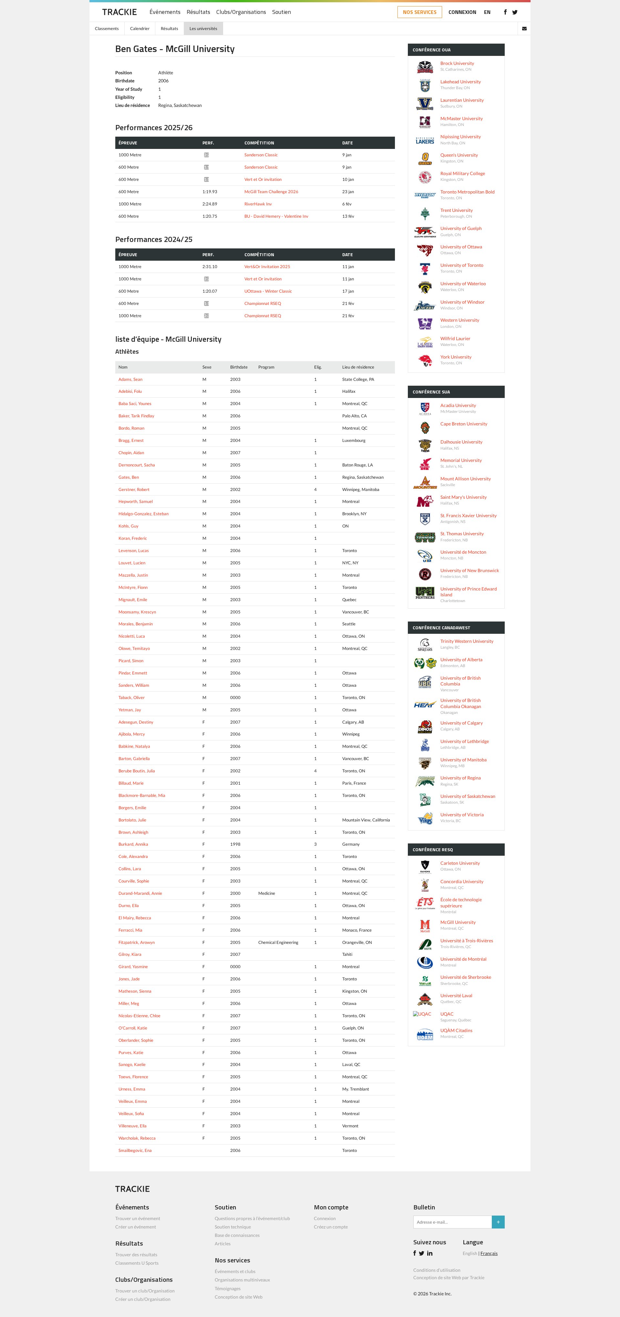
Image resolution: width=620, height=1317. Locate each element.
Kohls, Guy (129, 525)
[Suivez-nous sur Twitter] (515, 12)
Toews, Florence (133, 1076)
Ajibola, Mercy (132, 734)
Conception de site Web (239, 1297)
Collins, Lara (130, 868)
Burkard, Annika (133, 844)
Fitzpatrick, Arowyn (137, 942)
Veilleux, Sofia (131, 1113)
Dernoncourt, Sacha (137, 464)
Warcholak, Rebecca (137, 1138)
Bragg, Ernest (131, 440)
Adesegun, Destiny (136, 722)
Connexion (325, 1218)
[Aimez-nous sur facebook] (505, 12)
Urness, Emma (132, 1089)
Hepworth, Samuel (136, 501)
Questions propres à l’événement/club (252, 1218)
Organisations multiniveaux (242, 1279)
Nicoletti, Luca (132, 636)
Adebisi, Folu (130, 391)
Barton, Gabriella (134, 758)
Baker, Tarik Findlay (136, 415)
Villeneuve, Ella (133, 1125)
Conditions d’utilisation (436, 1270)
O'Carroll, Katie (133, 1027)
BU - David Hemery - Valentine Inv (276, 216)
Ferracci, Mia (130, 930)
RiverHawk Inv (258, 203)
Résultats (198, 12)
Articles (223, 1243)
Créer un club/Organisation (142, 1299)
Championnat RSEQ (262, 303)
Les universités (203, 28)
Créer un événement (135, 1226)
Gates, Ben (129, 477)
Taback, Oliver (132, 697)
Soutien (281, 12)
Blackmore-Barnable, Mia (142, 795)
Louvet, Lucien (132, 562)
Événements (165, 12)
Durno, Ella (129, 905)
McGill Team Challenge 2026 (271, 191)
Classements (107, 28)
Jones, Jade (129, 978)
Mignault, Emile (133, 599)
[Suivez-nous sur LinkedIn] (430, 1254)
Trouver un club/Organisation (145, 1290)
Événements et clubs (235, 1271)
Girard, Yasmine (133, 966)
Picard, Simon (131, 660)
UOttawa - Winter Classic (268, 291)
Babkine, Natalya (134, 746)
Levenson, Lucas (134, 550)
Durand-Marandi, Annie (140, 893)
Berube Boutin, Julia (137, 770)
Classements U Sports (137, 1263)
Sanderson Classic (261, 154)
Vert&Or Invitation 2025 (267, 266)
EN (487, 12)
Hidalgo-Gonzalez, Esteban (144, 513)
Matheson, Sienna (135, 991)
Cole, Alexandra (133, 856)
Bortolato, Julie (132, 819)
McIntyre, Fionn (133, 587)
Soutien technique (233, 1226)
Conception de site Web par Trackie (448, 1277)
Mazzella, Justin (133, 575)
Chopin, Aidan (131, 452)
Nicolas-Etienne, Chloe (139, 1015)
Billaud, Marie (131, 783)
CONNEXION (462, 12)
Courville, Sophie (134, 880)
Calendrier (140, 28)
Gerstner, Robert (134, 489)
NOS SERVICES (420, 12)
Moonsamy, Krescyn (137, 611)
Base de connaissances (237, 1235)
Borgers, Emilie (132, 807)
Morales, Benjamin (136, 623)
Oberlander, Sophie (136, 1040)
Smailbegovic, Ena (135, 1150)
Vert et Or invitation (263, 179)
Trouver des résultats (136, 1254)
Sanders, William (134, 685)
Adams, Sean (130, 379)
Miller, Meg (129, 1003)
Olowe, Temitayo (134, 648)
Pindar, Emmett (133, 672)
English (470, 1253)
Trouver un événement (137, 1218)
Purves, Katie (131, 1052)
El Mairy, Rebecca (135, 917)
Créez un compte (331, 1226)
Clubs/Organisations (241, 12)
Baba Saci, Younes (135, 403)
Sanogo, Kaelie (132, 1064)
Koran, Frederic (133, 538)
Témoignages (228, 1288)
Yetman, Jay (130, 709)
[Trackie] (132, 1190)
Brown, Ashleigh (133, 832)
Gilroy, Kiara (130, 954)
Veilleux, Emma (133, 1101)
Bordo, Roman (131, 428)
